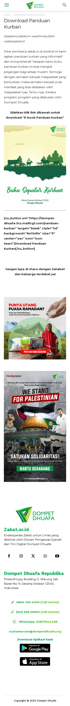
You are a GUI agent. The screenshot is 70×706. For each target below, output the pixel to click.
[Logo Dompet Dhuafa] (35, 5)
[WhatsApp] (45, 556)
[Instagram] (21, 556)
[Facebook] (9, 556)
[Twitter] (33, 556)
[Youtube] (57, 556)
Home (7, 14)
